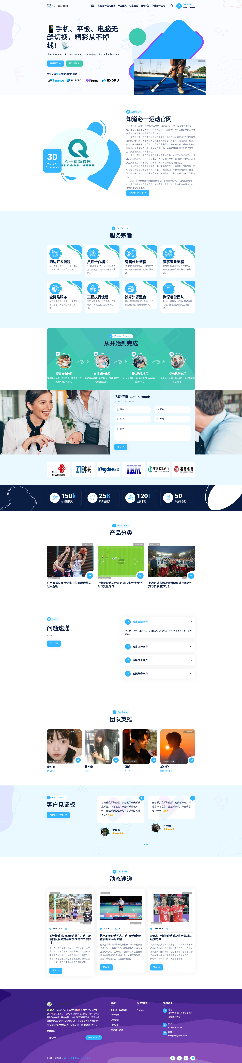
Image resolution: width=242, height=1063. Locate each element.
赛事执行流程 (140, 646)
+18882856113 (175, 1027)
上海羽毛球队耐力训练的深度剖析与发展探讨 (170, 584)
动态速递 (133, 5)
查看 (54, 970)
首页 (93, 5)
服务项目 (73, 63)
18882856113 (189, 7)
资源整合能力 (140, 673)
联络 (158, 5)
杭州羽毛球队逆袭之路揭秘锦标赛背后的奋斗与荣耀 (120, 937)
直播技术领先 (140, 660)
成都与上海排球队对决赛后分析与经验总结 (171, 937)
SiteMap (140, 1010)
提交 (119, 447)
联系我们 (54, 63)
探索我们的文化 (136, 193)
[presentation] (50, 563)
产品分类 (122, 5)
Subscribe (92, 1037)
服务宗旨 (145, 5)
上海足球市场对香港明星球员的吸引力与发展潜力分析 (120, 584)
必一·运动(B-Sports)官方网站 (77, 1058)
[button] (145, 845)
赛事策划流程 (140, 621)
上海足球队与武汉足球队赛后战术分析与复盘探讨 (69, 584)
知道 (106, 5)
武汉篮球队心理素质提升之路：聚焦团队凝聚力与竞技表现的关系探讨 (70, 939)
